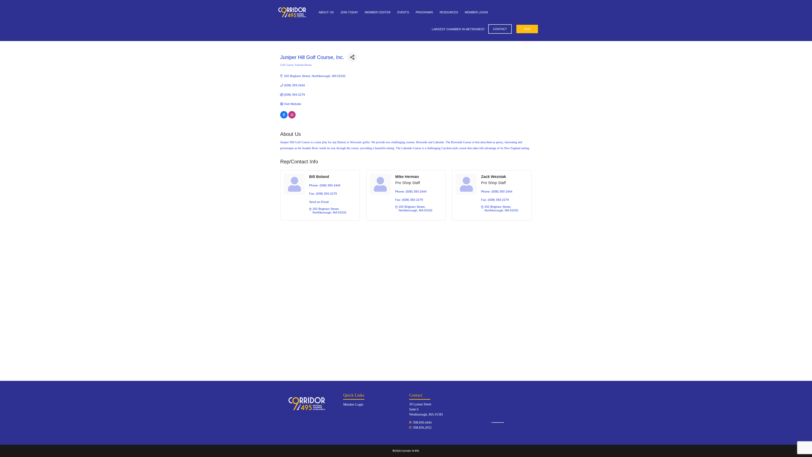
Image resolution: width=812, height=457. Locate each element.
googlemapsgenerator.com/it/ (497, 422)
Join (527, 29)
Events (403, 12)
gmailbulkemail (502, 422)
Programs (424, 12)
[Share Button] (352, 57)
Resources (449, 12)
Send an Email (319, 202)
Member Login (476, 12)
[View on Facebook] (284, 117)
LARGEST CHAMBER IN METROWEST (458, 29)
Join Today (349, 12)
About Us (326, 12)
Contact (500, 29)
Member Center (378, 12)
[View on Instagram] (292, 117)
